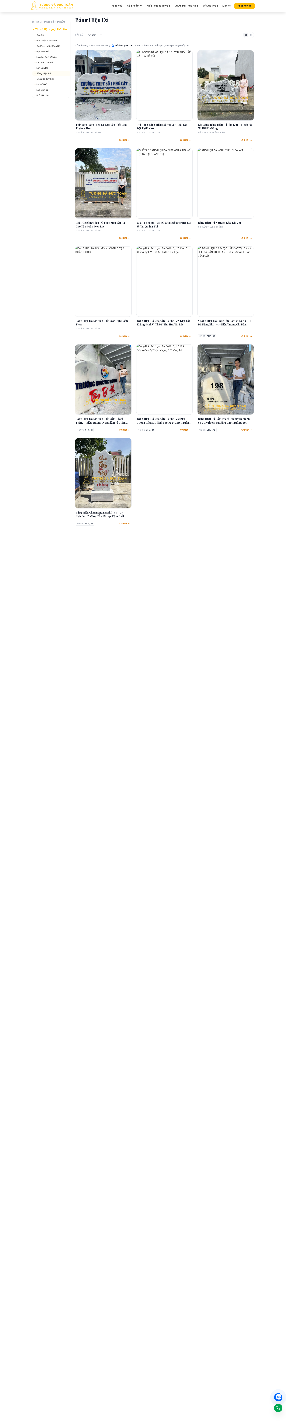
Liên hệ (226, 5)
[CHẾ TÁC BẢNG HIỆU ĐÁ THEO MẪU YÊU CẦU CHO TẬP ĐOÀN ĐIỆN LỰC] (103, 183)
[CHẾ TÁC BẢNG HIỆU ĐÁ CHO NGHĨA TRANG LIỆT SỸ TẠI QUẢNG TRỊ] (164, 183)
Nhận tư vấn (244, 5)
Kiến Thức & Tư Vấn (158, 5)
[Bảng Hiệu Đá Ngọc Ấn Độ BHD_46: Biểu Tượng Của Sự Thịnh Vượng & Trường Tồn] (164, 379)
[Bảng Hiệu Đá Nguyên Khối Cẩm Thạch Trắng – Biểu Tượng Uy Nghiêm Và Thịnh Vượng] (103, 379)
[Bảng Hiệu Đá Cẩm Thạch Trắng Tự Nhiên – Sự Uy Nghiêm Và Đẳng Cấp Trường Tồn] (226, 379)
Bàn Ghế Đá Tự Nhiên (46, 40)
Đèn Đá (40, 35)
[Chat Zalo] (278, 1397)
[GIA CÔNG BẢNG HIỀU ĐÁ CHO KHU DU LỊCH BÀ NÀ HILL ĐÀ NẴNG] (226, 85)
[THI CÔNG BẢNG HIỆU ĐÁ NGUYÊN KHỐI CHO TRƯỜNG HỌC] (103, 85)
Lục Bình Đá (42, 90)
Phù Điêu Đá (42, 95)
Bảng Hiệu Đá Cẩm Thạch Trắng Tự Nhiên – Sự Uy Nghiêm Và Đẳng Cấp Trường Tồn (225, 420)
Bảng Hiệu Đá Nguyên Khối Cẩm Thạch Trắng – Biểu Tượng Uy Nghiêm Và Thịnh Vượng (101, 420)
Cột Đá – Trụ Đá (44, 62)
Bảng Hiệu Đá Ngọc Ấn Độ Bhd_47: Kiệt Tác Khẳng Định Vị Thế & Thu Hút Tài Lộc (163, 322)
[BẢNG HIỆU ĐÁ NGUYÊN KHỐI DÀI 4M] (226, 183)
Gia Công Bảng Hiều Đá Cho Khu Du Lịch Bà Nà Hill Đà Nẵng (225, 126)
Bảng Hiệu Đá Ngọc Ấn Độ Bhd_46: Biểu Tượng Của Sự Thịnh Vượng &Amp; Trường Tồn (164, 420)
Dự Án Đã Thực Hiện (186, 5)
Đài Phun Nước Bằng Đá (48, 46)
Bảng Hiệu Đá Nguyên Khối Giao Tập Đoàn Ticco (102, 322)
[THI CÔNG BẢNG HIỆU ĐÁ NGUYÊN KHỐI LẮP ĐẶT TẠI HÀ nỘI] (164, 85)
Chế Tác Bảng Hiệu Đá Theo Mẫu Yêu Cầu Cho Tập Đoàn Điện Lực (101, 224)
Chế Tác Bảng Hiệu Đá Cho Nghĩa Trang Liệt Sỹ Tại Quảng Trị (164, 224)
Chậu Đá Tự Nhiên (45, 79)
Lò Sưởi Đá (41, 84)
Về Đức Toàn (210, 5)
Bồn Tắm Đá (42, 51)
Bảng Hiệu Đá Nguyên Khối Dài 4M (219, 223)
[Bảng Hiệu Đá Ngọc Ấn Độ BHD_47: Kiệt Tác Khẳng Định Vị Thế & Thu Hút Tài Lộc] (164, 282)
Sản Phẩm (133, 5)
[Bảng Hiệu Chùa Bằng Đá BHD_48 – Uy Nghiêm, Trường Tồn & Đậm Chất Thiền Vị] (103, 473)
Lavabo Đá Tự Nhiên (46, 57)
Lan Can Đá (42, 68)
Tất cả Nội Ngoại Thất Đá (51, 29)
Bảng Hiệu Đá (43, 73)
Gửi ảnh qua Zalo (124, 45)
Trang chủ (116, 5)
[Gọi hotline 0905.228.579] (278, 1408)
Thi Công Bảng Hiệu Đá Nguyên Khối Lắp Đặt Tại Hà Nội (162, 126)
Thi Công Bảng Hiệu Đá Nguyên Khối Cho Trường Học (101, 126)
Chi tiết (123, 140)
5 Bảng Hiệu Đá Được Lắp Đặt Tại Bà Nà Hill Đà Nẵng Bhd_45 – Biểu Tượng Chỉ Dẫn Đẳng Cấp (224, 322)
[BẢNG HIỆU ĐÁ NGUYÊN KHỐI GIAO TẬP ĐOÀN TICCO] (103, 282)
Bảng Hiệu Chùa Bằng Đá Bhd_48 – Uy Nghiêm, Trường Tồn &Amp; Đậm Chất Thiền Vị (100, 514)
